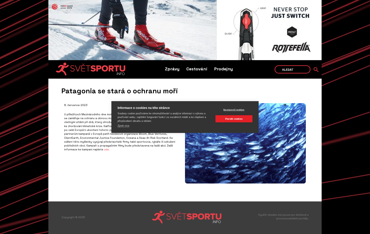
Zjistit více (123, 125)
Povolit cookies (234, 118)
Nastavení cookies (233, 109)
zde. (107, 149)
